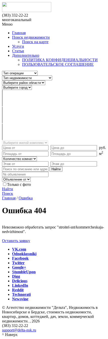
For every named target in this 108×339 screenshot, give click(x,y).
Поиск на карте (35, 42)
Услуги (18, 46)
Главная (19, 33)
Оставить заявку (16, 241)
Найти (7, 189)
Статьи (18, 51)
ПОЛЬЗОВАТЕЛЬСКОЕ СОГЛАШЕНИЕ (58, 64)
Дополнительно (25, 55)
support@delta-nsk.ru (19, 330)
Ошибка (26, 198)
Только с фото (19, 184)
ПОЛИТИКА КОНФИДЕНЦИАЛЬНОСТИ (60, 60)
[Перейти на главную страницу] (54, 7)
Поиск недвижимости (31, 37)
